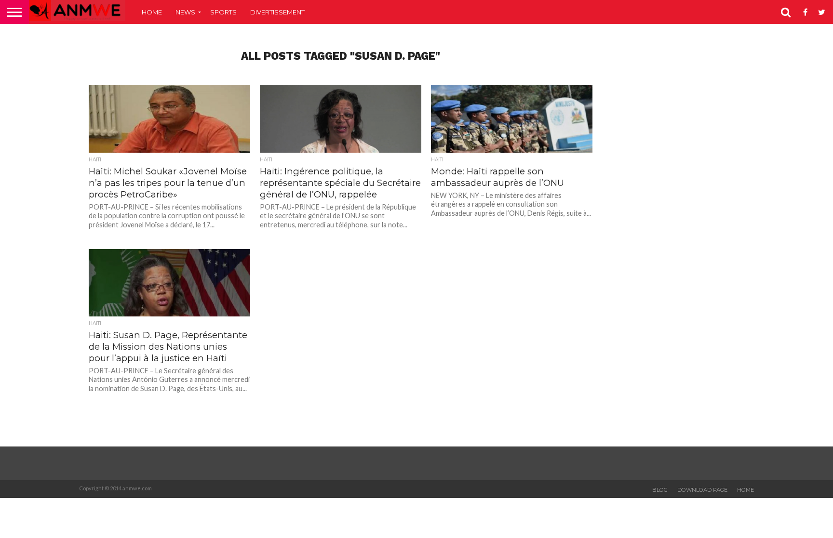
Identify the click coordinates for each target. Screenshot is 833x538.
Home (152, 12)
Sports (223, 12)
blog (660, 489)
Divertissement (277, 12)
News (185, 12)
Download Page (702, 489)
